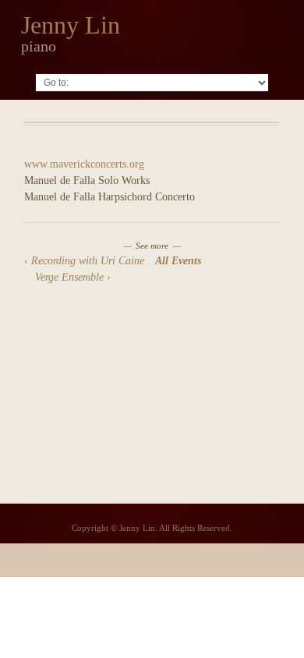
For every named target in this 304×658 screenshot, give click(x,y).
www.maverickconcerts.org (84, 164)
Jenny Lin (70, 25)
